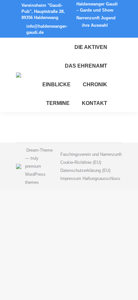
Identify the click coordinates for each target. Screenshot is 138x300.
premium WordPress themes (35, 174)
